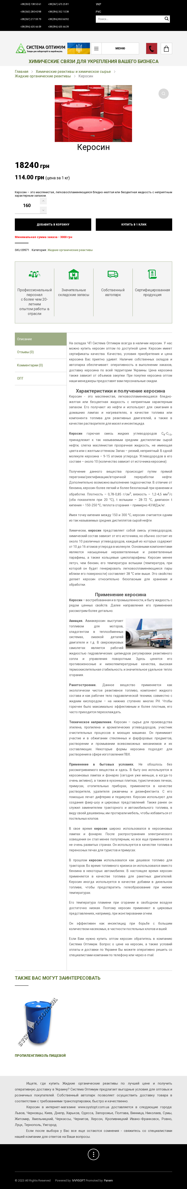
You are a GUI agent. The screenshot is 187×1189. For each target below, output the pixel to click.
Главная (21, 71)
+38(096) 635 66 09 (31, 26)
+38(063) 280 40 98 (31, 11)
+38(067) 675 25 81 (58, 4)
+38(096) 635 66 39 (58, 26)
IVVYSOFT (78, 1180)
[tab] (41, 339)
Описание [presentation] (24, 339)
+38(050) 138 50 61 (31, 4)
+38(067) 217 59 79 (31, 19)
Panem (108, 1180)
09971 (25, 250)
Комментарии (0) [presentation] (30, 365)
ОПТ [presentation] (20, 378)
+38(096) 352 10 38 (58, 11)
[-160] (43, 210)
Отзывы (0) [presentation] (25, 352)
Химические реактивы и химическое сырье (73, 71)
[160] (43, 201)
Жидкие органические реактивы (43, 76)
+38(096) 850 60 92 (58, 19)
